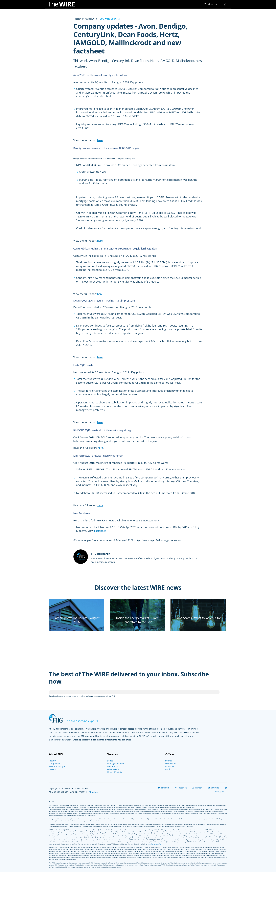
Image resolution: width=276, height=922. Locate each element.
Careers (52, 769)
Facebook (182, 787)
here (100, 140)
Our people (54, 763)
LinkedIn (165, 787)
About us (93, 792)
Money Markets (114, 772)
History (52, 760)
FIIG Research (100, 554)
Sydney (168, 760)
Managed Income (115, 763)
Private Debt (113, 769)
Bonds (110, 760)
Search (225, 3)
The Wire (62, 4)
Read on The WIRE (77, 627)
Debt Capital (113, 766)
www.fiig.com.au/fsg (154, 844)
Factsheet (100, 531)
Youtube (214, 787)
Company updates (110, 18)
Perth (167, 769)
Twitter (198, 787)
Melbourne (170, 763)
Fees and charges (57, 766)
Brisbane (169, 766)
